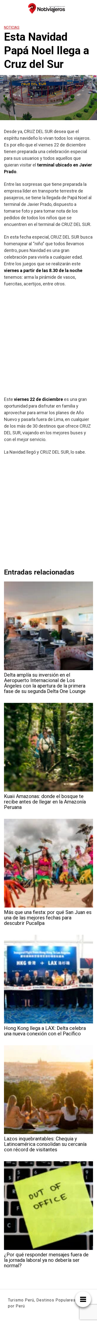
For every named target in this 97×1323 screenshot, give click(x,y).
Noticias (11, 27)
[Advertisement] (48, 341)
